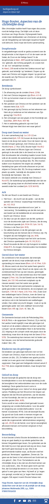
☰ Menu (24, 3)
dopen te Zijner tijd (11, 10)
